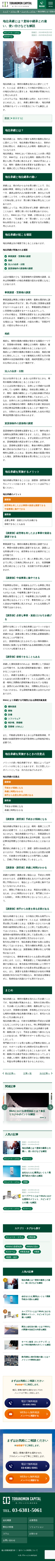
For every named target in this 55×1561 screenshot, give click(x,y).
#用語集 (32, 1237)
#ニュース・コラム (12, 33)
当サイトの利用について (28, 1550)
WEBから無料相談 (29, 1414)
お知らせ (33, 1533)
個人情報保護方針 (8, 1550)
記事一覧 (27, 1073)
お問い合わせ (9, 1540)
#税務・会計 (11, 1257)
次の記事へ (45, 1073)
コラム (6, 1533)
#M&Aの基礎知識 (14, 1246)
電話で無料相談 (29, 1403)
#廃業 (36, 1252)
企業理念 (33, 1520)
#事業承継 (24, 1252)
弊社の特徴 (8, 1527)
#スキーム (8, 37)
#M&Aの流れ (32, 1246)
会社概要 (7, 1520)
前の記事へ (10, 1073)
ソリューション (36, 1527)
